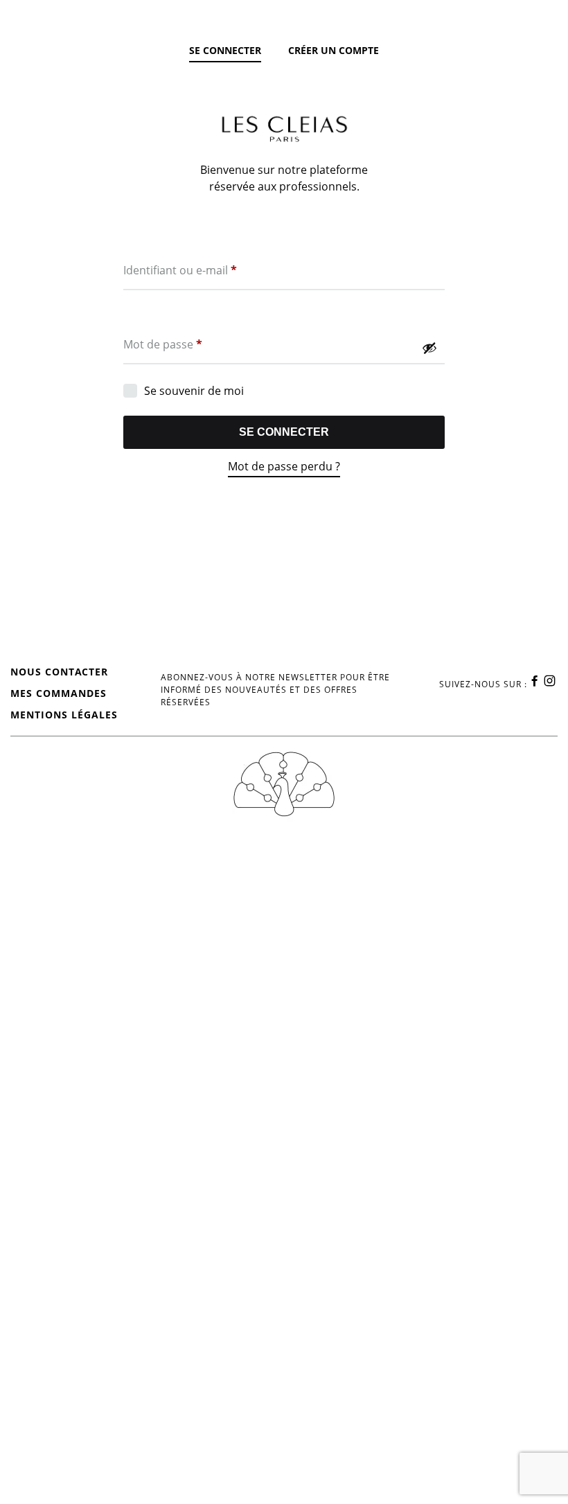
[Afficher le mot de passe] (429, 347)
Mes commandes (58, 693)
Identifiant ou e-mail (180, 270)
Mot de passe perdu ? (284, 466)
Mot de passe (162, 344)
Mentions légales (64, 714)
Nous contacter (59, 671)
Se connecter (284, 432)
